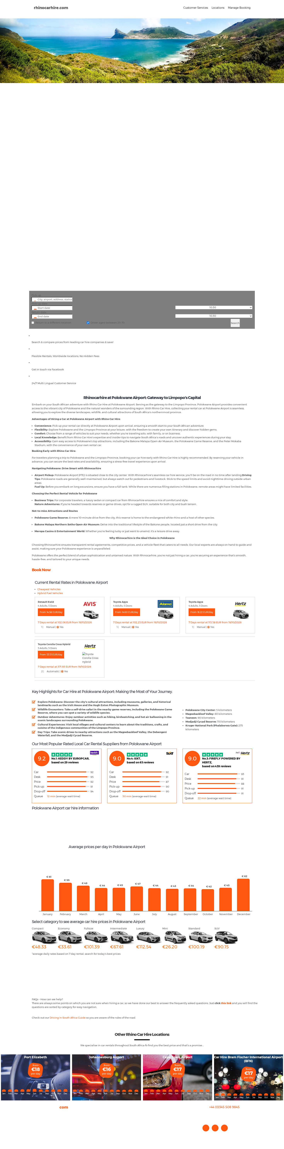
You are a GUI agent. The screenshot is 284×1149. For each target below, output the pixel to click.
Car (36, 772)
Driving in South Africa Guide (68, 1017)
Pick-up (36, 295)
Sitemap (37, 1129)
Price (37, 781)
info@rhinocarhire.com (226, 1115)
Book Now (41, 570)
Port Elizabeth (35, 1057)
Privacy (36, 1125)
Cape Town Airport (177, 1057)
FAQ (34, 1117)
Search (235, 322)
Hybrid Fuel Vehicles (50, 593)
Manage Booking (239, 7)
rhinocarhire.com (51, 7)
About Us (37, 1114)
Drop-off (39, 791)
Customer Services (195, 7)
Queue (38, 796)
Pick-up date (39, 303)
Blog (34, 1121)
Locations (218, 7)
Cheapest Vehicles (48, 589)
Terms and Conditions (45, 1133)
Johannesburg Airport (106, 1057)
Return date (38, 312)
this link (226, 1003)
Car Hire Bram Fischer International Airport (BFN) (248, 1059)
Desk (37, 777)
